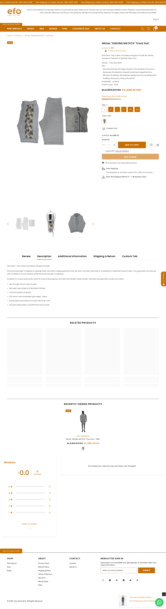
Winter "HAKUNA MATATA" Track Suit (83, 439)
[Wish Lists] (149, 28)
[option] (50, 123)
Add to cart (132, 145)
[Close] (164, 594)
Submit (146, 570)
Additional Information (72, 256)
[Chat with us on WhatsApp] (159, 602)
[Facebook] (103, 580)
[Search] (143, 28)
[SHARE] (156, 145)
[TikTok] (123, 580)
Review (26, 256)
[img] (106, 48)
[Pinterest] (116, 580)
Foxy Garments (115, 63)
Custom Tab (129, 256)
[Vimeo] (137, 580)
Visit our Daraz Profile (11, 24)
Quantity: (106, 140)
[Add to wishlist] (151, 145)
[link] (24, 381)
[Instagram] (109, 580)
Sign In (156, 19)
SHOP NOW (27, 2)
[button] (8, 224)
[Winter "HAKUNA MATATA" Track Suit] (83, 421)
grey (83, 448)
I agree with (110, 151)
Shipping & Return (104, 256)
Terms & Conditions (122, 151)
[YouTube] (130, 580)
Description (44, 256)
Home (9, 35)
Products (18, 35)
